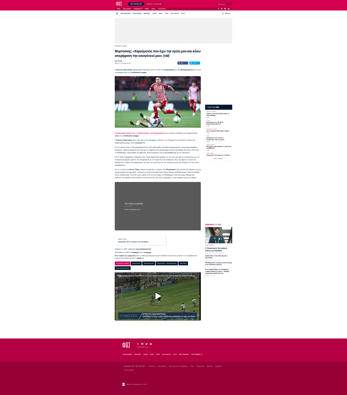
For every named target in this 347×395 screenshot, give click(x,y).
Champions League (211, 129)
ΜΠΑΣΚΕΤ (147, 13)
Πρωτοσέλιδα (127, 9)
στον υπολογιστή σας (143, 249)
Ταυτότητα (152, 366)
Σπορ (207, 120)
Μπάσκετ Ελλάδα (211, 111)
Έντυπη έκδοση (128, 370)
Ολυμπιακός (136, 263)
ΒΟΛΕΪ (155, 13)
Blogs (118, 9)
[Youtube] (229, 8)
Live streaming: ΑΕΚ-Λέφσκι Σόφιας (217, 131)
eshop (139, 258)
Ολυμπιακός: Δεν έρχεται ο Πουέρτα (218, 155)
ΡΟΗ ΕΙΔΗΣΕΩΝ (125, 13)
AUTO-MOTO (175, 13)
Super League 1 (210, 153)
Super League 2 (210, 144)
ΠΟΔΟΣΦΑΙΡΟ (137, 13)
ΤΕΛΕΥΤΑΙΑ (213, 107)
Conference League (120, 46)
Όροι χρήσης (162, 366)
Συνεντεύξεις (162, 9)
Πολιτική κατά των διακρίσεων (178, 366)
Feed (192, 366)
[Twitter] (222, 8)
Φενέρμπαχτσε (149, 263)
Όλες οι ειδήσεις (218, 158)
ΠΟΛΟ (161, 13)
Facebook (135, 252)
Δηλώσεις (183, 263)
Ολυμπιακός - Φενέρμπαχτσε (166, 263)
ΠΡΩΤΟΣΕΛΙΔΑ (184, 354)
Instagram (147, 252)
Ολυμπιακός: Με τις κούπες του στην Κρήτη (133, 242)
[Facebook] (219, 8)
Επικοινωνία (200, 366)
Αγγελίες (209, 366)
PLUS (183, 13)
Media (147, 9)
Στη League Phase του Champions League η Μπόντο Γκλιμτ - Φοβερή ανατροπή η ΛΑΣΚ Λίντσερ (217, 271)
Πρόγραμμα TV (138, 9)
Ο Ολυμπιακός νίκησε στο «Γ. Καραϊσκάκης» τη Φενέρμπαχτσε (140, 133)
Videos (153, 9)
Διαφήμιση (218, 366)
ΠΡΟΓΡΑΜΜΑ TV (196, 354)
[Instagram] (225, 8)
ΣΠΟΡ (166, 13)
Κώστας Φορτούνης (122, 268)
